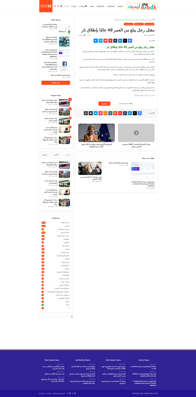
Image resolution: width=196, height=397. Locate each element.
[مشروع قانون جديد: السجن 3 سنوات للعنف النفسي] (64, 129)
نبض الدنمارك (129, 24)
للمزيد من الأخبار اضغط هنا (146, 95)
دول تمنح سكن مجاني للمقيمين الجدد (51, 119)
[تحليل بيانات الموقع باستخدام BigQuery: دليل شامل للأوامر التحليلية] (64, 41)
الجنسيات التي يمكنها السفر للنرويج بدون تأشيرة (49, 110)
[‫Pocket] (105, 41)
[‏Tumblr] (115, 41)
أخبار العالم (111, 6)
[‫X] (125, 41)
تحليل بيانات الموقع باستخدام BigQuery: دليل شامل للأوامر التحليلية (49, 39)
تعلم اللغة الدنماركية (63, 272)
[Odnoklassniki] (105, 113)
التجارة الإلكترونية (63, 298)
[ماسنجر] (96, 41)
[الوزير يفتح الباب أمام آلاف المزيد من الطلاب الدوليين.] (90, 168)
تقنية (92, 6)
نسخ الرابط (104, 103)
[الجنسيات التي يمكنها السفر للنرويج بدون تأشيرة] (64, 112)
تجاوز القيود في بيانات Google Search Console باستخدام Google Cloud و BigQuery (143, 184)
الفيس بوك (65, 246)
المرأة (67, 259)
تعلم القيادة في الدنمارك (61, 288)
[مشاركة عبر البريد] (91, 113)
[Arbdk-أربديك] (142, 6)
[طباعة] (86, 113)
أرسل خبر (48, 393)
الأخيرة (56, 155)
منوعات (82, 6)
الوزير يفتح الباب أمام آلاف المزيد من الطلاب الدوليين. (91, 178)
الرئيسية (120, 6)
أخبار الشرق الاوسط (63, 255)
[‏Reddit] (115, 113)
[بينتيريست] (110, 41)
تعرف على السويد (63, 229)
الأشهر (67, 155)
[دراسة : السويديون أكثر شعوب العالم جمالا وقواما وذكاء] (64, 140)
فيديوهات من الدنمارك (62, 295)
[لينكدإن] (120, 41)
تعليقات (44, 155)
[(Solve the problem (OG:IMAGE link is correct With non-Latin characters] (64, 67)
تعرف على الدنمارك (63, 236)
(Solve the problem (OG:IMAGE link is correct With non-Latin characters (49, 65)
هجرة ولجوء (65, 262)
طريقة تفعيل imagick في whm (118, 163)
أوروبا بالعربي (65, 265)
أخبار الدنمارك (143, 19)
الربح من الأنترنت (63, 278)
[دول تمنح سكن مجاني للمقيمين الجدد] (64, 121)
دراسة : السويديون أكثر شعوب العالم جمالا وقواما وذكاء (49, 139)
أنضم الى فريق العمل (59, 393)
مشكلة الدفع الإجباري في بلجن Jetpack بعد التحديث (49, 25)
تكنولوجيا (66, 239)
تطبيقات (66, 242)
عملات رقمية (65, 282)
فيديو (67, 301)
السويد (67, 226)
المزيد (74, 6)
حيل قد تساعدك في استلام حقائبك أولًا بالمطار (49, 101)
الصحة (67, 249)
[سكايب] (101, 41)
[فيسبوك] (130, 41)
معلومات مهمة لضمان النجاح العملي (58, 292)
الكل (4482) (56, 83)
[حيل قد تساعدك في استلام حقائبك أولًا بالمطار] (64, 103)
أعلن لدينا (41, 393)
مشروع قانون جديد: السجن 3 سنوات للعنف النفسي (50, 129)
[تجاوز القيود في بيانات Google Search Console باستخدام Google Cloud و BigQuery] (143, 171)
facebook (66, 275)
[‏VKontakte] (110, 113)
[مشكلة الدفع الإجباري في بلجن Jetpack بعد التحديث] (64, 29)
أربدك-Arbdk (139, 24)
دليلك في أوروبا (64, 285)
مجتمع (67, 269)
